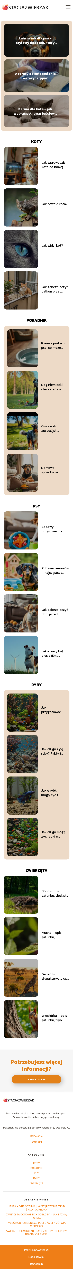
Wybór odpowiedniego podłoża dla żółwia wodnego (36, 1224)
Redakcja (36, 1136)
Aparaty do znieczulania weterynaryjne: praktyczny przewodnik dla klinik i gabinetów (35, 75)
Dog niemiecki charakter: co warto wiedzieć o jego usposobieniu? (52, 386)
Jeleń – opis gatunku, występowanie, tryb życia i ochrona (36, 1208)
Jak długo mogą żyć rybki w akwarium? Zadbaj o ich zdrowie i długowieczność (53, 834)
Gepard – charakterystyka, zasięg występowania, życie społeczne (54, 976)
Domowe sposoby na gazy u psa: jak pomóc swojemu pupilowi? (53, 469)
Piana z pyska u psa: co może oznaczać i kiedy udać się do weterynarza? (53, 345)
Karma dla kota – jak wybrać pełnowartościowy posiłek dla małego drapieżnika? (35, 111)
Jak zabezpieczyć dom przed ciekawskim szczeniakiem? (55, 611)
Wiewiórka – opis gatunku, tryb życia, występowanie (54, 1017)
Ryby (36, 685)
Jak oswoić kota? (55, 204)
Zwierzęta (37, 870)
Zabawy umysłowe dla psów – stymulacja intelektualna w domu (53, 528)
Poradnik (36, 320)
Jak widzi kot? (52, 245)
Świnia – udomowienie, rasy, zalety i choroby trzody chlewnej (36, 1232)
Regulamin (36, 1264)
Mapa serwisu (36, 1257)
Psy (36, 506)
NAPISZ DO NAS (36, 1079)
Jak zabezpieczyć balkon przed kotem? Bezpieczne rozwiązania (55, 289)
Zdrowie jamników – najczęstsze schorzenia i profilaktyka (55, 570)
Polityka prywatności (36, 1250)
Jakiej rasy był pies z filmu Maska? (52, 653)
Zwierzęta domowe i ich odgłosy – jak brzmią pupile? (36, 1216)
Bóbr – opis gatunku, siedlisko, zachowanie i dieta (55, 893)
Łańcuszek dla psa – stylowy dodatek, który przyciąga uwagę (35, 40)
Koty (36, 142)
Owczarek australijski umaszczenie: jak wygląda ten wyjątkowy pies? (53, 428)
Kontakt (36, 1142)
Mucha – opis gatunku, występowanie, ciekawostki (53, 934)
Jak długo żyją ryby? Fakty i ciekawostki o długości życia (52, 751)
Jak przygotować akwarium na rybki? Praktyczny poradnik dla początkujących (53, 709)
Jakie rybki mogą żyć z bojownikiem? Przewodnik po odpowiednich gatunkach (52, 792)
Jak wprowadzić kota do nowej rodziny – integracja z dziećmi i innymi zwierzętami (54, 164)
